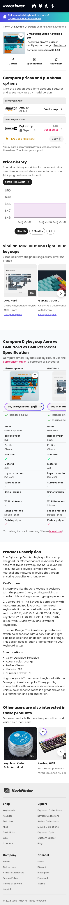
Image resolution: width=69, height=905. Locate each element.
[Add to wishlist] (21, 36)
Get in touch (10, 867)
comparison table (14, 362)
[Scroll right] (61, 293)
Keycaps (8, 815)
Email (41, 861)
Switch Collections (48, 821)
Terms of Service (12, 883)
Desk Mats (9, 832)
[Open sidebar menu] (63, 6)
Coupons (8, 843)
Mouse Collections (48, 826)
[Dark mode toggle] (47, 6)
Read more (60, 45)
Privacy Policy (10, 878)
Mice (5, 826)
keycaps (19, 26)
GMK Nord (10, 300)
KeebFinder (13, 6)
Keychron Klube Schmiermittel (14, 765)
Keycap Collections (48, 815)
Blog (40, 843)
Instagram (43, 872)
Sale (5, 837)
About (6, 861)
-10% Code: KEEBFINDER (22, 138)
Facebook (43, 878)
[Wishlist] (40, 6)
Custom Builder (46, 837)
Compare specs (13, 314)
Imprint (7, 889)
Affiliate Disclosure (13, 872)
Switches (8, 821)
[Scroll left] (8, 293)
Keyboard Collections (50, 810)
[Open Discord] (34, 6)
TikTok (41, 883)
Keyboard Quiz (46, 832)
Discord (42, 867)
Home (6, 26)
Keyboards (9, 810)
